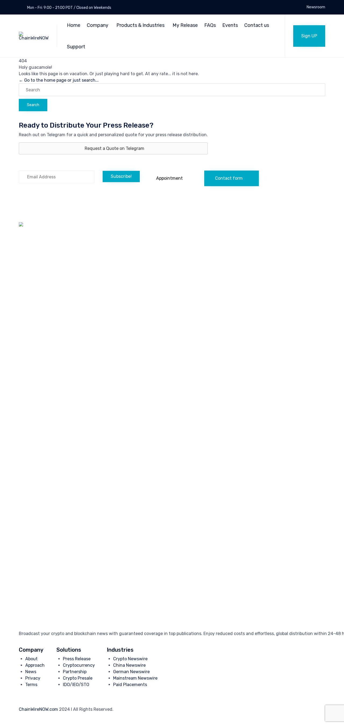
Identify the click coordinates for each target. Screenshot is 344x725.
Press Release (77, 658)
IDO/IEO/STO (76, 684)
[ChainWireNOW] (34, 36)
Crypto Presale (77, 678)
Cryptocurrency (79, 665)
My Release (185, 25)
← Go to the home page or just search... (59, 80)
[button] (309, 36)
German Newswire (131, 671)
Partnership (75, 671)
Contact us (256, 25)
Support (76, 47)
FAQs (210, 25)
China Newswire (129, 665)
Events (230, 25)
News (30, 671)
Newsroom (316, 7)
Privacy (32, 678)
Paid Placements (130, 684)
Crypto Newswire (130, 658)
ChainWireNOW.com (38, 709)
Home (73, 25)
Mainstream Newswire (135, 678)
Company (97, 25)
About (31, 658)
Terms (31, 684)
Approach (35, 665)
